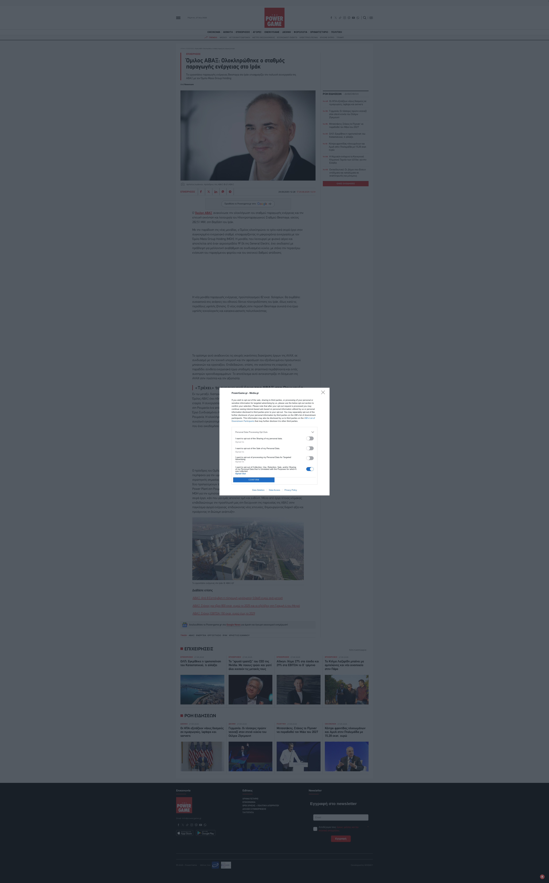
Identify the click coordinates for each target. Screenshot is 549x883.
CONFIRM (254, 480)
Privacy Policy (291, 490)
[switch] (310, 438)
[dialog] (274, 441)
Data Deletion (258, 490)
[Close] (324, 393)
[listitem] (274, 432)
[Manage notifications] (542, 876)
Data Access (274, 490)
